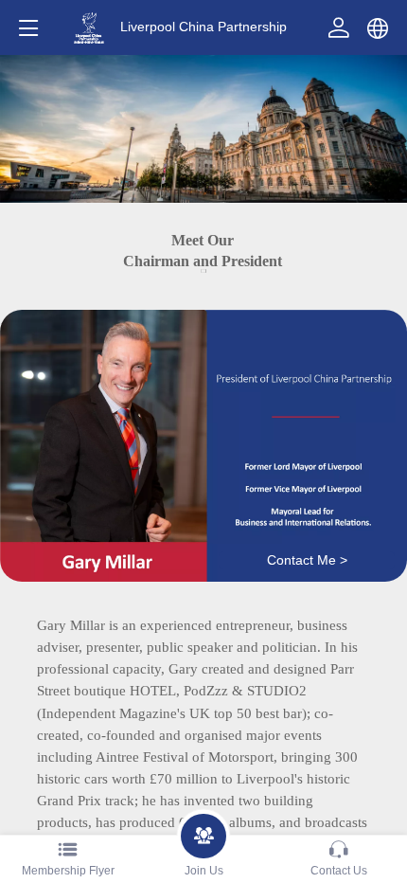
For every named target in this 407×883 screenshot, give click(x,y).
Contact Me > (307, 560)
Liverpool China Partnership (203, 27)
